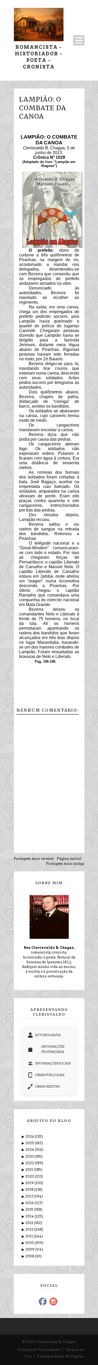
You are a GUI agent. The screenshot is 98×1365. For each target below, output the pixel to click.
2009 (30, 1249)
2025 (30, 1143)
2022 (30, 1163)
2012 (29, 1229)
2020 (30, 1176)
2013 (29, 1223)
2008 (30, 1256)
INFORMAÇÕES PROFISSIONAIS (52, 1049)
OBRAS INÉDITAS (47, 1086)
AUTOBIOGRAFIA (48, 1035)
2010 (29, 1243)
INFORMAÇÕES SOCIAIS (53, 1063)
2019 (29, 1183)
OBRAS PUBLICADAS (49, 1075)
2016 (29, 1203)
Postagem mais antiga (65, 864)
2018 (29, 1190)
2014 (29, 1216)
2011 (29, 1236)
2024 (30, 1150)
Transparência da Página (60, 1356)
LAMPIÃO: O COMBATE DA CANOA (42, 107)
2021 (29, 1170)
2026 (30, 1137)
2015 (29, 1209)
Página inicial (69, 859)
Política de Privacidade (39, 1349)
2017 (29, 1196)
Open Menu (78, 40)
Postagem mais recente (34, 859)
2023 (29, 1156)
